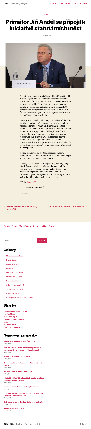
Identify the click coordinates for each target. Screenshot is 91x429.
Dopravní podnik (12, 260)
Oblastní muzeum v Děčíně (15, 285)
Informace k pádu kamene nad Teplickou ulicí (21, 387)
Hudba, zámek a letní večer (14, 408)
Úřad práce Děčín (12, 293)
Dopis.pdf (31, 182)
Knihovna (9, 268)
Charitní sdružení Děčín (14, 256)
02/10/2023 (47, 35)
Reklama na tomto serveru (14, 319)
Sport (57, 3)
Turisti (73, 3)
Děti (62, 3)
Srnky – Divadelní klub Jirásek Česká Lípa (19, 341)
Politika (79, 3)
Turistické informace (12, 327)
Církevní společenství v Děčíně (15, 311)
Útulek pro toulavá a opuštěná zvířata (19, 297)
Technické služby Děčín (14, 289)
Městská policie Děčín (14, 277)
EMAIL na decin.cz (13, 264)
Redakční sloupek (10, 317)
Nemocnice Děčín (12, 281)
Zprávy (51, 3)
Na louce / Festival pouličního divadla (18, 372)
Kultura (67, 3)
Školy (6, 322)
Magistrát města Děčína (14, 272)
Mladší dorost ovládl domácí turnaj (17, 356)
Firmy (85, 3)
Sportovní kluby (10, 325)
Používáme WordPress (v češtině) (28, 424)
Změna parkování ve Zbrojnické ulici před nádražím (23, 402)
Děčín (6, 3)
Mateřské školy (9, 314)
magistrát (25, 193)
